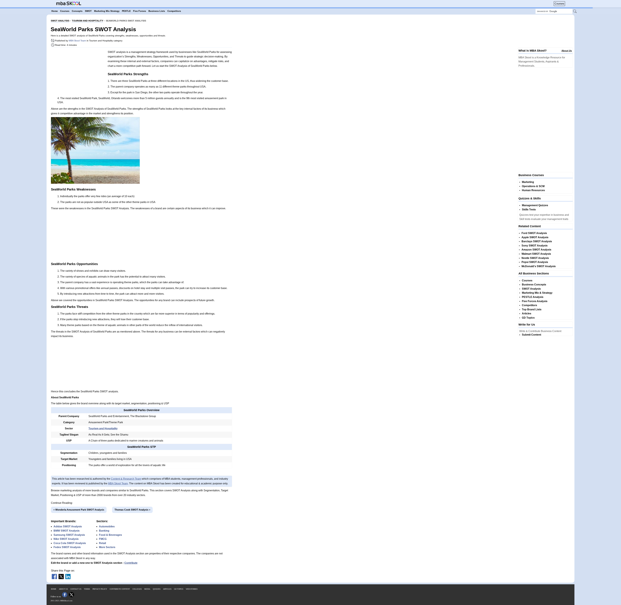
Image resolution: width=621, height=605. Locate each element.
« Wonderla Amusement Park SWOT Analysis (78, 509)
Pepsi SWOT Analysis (535, 262)
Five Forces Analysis (534, 301)
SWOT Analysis (531, 288)
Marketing (528, 182)
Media (147, 589)
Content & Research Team (126, 478)
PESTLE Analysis (532, 297)
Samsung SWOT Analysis (69, 535)
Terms (87, 589)
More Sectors (107, 547)
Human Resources (533, 190)
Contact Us (75, 589)
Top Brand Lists (531, 309)
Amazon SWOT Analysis (536, 249)
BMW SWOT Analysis (67, 530)
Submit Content (531, 334)
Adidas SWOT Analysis (68, 526)
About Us (566, 50)
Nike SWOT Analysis (66, 539)
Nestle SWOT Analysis (535, 258)
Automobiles (107, 526)
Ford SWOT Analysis (534, 233)
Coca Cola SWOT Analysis (70, 543)
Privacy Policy (100, 589)
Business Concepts (534, 284)
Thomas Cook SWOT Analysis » (132, 509)
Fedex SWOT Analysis (67, 547)
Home (53, 589)
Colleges (137, 589)
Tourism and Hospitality (103, 428)
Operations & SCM (533, 186)
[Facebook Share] (54, 578)
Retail (102, 543)
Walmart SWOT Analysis (536, 253)
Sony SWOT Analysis (535, 245)
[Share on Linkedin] (68, 578)
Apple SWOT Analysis (535, 237)
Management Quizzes (535, 205)
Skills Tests (529, 209)
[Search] (575, 11)
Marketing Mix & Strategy (537, 292)
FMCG (103, 539)
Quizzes (156, 589)
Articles (526, 313)
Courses (559, 3)
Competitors (529, 305)
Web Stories (191, 589)
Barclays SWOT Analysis (537, 241)
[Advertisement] (78, 72)
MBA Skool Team (77, 40)
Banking (104, 530)
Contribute (130, 562)
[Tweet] (61, 578)
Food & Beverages (110, 535)
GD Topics (528, 317)
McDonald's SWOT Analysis (539, 266)
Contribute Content (120, 589)
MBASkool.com (66, 601)
